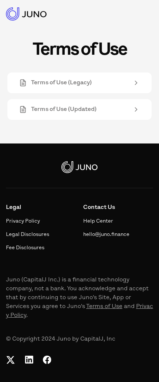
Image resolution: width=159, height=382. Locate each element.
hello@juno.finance (106, 234)
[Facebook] (47, 359)
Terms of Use (104, 307)
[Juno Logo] (26, 14)
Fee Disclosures (25, 248)
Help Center (98, 221)
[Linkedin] (29, 359)
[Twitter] (10, 359)
